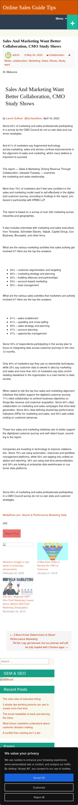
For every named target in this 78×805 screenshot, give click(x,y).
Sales (45, 60)
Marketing (34, 60)
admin (16, 55)
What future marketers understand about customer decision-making (26, 725)
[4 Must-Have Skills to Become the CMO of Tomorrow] (52, 551)
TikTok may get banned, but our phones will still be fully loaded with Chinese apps (40, 645)
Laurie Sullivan (14, 118)
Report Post (12, 533)
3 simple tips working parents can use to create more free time (26, 706)
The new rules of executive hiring (22, 699)
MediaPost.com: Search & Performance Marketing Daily (35, 515)
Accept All (39, 777)
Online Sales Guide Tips (29, 7)
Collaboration (56, 55)
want (7, 64)
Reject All (39, 797)
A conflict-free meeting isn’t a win (21, 733)
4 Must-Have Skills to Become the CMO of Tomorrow (48, 566)
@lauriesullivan (33, 118)
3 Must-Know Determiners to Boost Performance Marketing (32, 637)
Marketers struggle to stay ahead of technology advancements (16, 566)
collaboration (20, 60)
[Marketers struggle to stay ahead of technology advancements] (18, 551)
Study (62, 60)
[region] (39, 776)
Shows (53, 60)
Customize (39, 787)
